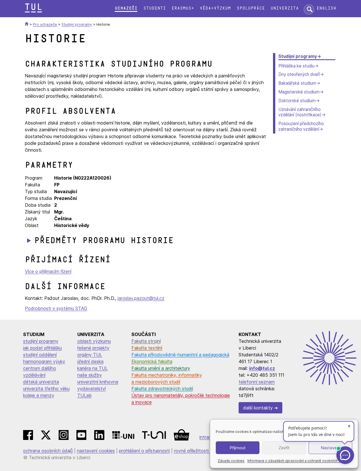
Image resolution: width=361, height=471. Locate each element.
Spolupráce (251, 8)
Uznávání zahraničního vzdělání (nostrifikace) (300, 112)
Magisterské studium (299, 92)
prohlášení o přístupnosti (144, 450)
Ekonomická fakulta (151, 361)
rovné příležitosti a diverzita (203, 450)
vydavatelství (91, 388)
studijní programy (40, 341)
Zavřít (284, 447)
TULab (84, 395)
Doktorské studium (297, 100)
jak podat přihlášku (42, 348)
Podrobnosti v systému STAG (56, 308)
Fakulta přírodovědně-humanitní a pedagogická (180, 354)
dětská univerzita (41, 382)
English (326, 8)
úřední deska (90, 361)
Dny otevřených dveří (299, 74)
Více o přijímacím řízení (48, 271)
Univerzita (284, 8)
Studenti (154, 8)
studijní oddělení (40, 354)
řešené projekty (93, 348)
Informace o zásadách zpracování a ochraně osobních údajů (297, 461)
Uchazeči (126, 8)
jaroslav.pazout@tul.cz (141, 298)
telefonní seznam (257, 382)
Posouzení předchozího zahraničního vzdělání (301, 126)
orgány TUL (89, 354)
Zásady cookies (231, 461)
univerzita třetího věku (46, 388)
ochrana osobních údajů (48, 450)
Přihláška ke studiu (296, 66)
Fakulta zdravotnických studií (162, 388)
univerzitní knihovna (97, 382)
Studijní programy (297, 56)
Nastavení (330, 447)
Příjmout (238, 447)
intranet (207, 437)
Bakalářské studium (297, 83)
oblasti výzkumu (94, 341)
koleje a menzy (38, 395)
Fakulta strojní (146, 341)
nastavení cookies (96, 450)
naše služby (89, 375)
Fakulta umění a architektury (160, 368)
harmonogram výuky (44, 361)
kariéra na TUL (92, 368)
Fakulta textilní (146, 348)
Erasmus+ (182, 8)
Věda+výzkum (215, 8)
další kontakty (258, 408)
